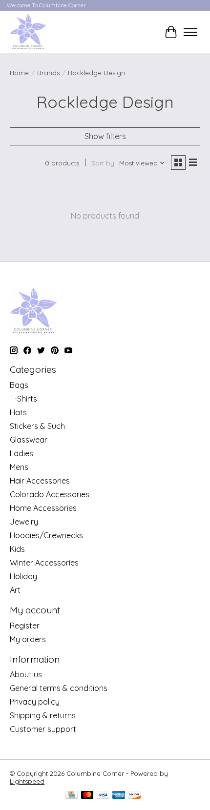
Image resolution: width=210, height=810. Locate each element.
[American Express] (118, 795)
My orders (28, 639)
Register (25, 625)
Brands (48, 73)
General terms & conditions (58, 688)
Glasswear (28, 440)
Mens (19, 467)
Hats (18, 412)
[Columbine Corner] (28, 32)
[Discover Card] (134, 795)
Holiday (23, 576)
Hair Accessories (40, 481)
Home (19, 73)
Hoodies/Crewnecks (46, 535)
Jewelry (24, 521)
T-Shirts (23, 399)
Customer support (43, 729)
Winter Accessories (44, 562)
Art (15, 590)
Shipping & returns (43, 715)
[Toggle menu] (190, 32)
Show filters (105, 136)
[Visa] (103, 795)
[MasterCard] (87, 795)
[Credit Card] (71, 795)
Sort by (102, 163)
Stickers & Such (37, 426)
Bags (19, 385)
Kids (17, 549)
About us (26, 674)
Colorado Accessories (49, 494)
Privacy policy (35, 702)
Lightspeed (27, 781)
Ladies (21, 453)
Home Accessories (43, 508)
